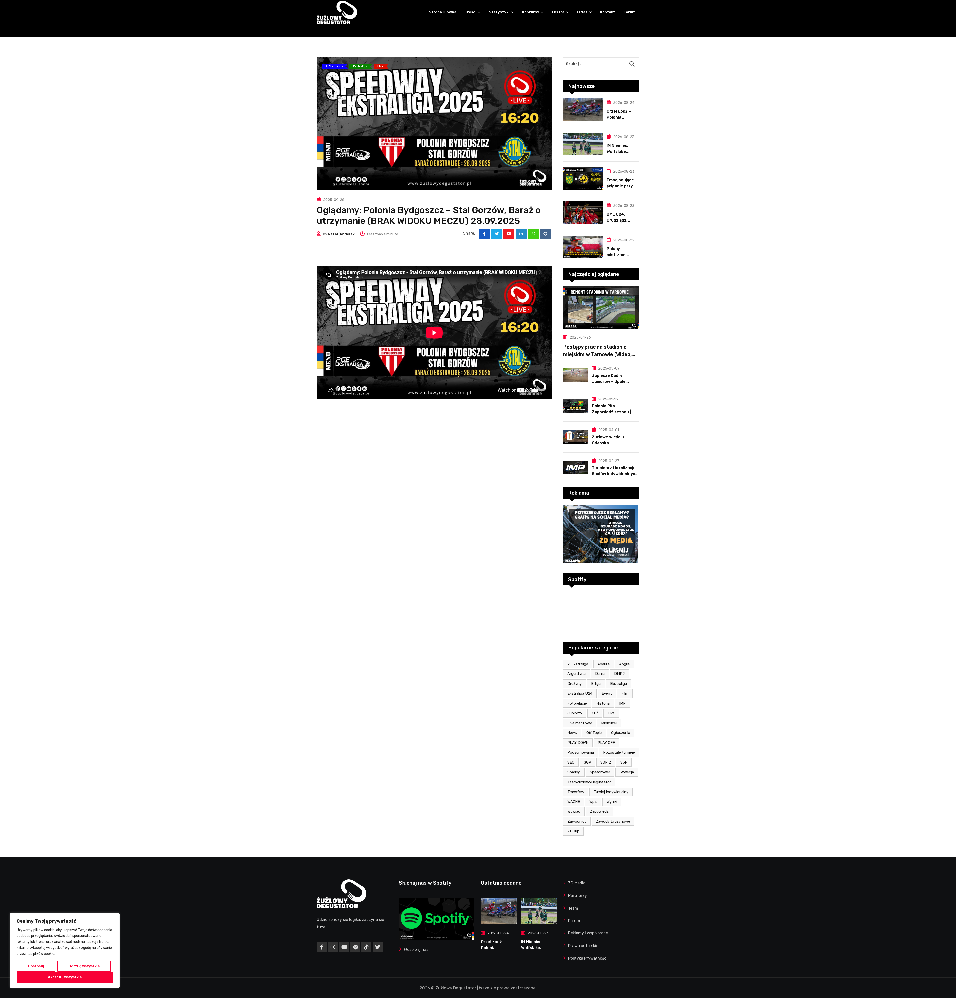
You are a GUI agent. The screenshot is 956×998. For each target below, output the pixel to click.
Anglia (624, 664)
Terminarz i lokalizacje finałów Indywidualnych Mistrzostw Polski (615, 474)
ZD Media (576, 883)
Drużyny (574, 683)
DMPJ (619, 673)
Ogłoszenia (620, 733)
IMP (622, 703)
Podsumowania (580, 752)
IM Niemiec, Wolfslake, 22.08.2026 (618, 151)
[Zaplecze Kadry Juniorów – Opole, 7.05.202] (575, 375)
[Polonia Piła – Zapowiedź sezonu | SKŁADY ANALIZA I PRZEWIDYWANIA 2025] (575, 406)
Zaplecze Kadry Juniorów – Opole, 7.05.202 (609, 381)
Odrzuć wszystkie (84, 966)
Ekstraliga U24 (579, 693)
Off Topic (594, 733)
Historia (603, 703)
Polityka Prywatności (587, 958)
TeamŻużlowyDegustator (589, 782)
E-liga (596, 683)
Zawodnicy (576, 821)
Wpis (593, 801)
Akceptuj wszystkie (65, 977)
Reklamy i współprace (588, 933)
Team (573, 908)
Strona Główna (442, 12)
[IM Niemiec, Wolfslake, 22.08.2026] (583, 144)
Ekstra (558, 12)
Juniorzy (574, 713)
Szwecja (627, 772)
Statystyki (499, 12)
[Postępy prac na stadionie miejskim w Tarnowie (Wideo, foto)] (601, 307)
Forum (630, 12)
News (572, 733)
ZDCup (573, 831)
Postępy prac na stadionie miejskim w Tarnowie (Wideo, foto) (597, 354)
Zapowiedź (599, 811)
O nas (582, 12)
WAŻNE (573, 801)
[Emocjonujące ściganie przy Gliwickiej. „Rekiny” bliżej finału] (583, 178)
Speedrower (600, 772)
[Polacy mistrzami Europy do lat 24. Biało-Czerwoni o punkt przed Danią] (583, 247)
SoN (623, 762)
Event (607, 693)
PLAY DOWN (577, 742)
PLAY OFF (606, 742)
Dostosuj (36, 966)
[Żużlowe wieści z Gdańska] (575, 437)
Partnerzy (577, 895)
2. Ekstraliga (577, 664)
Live (611, 713)
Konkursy (530, 12)
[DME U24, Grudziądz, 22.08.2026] (583, 212)
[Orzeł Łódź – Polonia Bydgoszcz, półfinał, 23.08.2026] (583, 109)
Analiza (604, 664)
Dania (600, 673)
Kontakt (607, 12)
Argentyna (576, 673)
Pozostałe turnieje (619, 752)
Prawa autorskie (583, 945)
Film (624, 693)
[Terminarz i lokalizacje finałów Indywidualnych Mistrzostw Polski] (575, 467)
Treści (470, 12)
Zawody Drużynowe (613, 821)
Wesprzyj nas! (416, 949)
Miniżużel (609, 723)
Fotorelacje (577, 703)
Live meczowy (579, 723)
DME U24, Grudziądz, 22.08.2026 (618, 220)
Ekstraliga (618, 683)
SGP (587, 762)
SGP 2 (605, 762)
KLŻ (595, 713)
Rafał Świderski (342, 234)
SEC (570, 762)
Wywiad (573, 811)
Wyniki (612, 801)
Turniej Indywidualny (611, 792)
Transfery (575, 792)
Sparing (573, 772)
